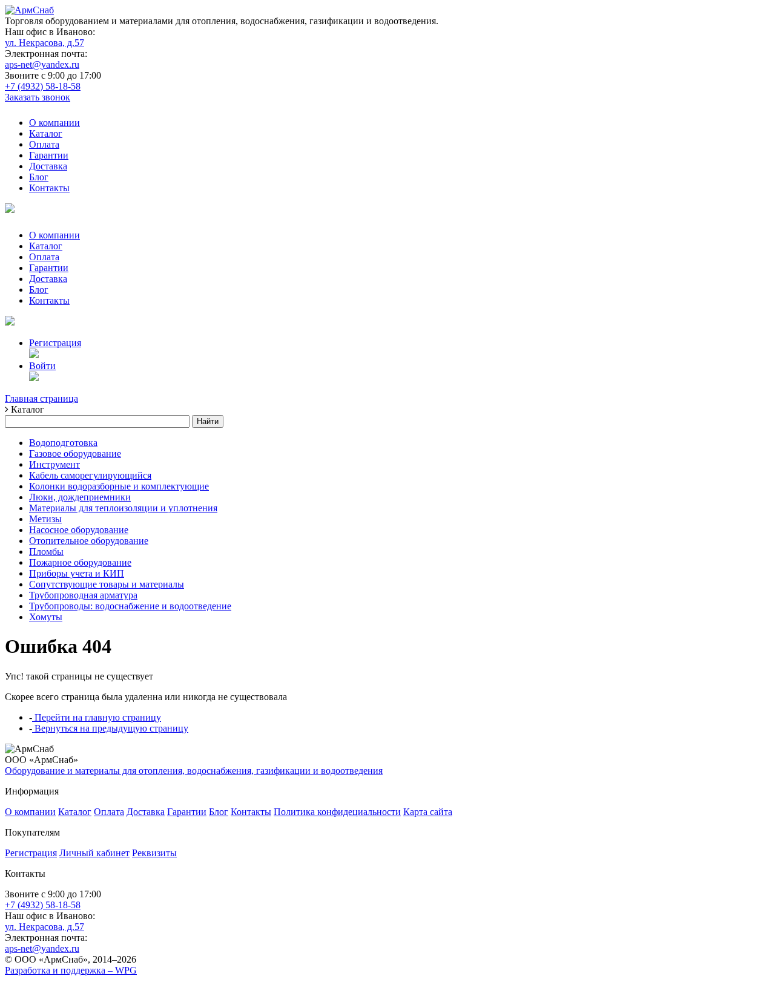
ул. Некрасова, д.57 (44, 43)
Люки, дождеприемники (80, 497)
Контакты (49, 188)
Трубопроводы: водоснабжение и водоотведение (130, 606)
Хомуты (45, 617)
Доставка (48, 166)
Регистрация (55, 343)
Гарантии (48, 155)
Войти (42, 366)
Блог (38, 177)
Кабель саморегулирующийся (90, 475)
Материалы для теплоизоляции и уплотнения (123, 508)
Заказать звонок (37, 97)
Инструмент (54, 464)
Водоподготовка (63, 442)
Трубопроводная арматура (83, 595)
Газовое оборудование (75, 453)
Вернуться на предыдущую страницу (110, 728)
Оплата (44, 144)
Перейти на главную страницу (96, 717)
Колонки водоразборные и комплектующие (119, 486)
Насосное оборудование (78, 530)
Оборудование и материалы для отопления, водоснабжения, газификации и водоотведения (194, 770)
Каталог (45, 133)
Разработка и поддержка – (71, 970)
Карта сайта (427, 812)
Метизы (45, 519)
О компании (54, 122)
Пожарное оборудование (80, 562)
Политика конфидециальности (337, 812)
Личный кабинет (94, 853)
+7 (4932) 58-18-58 (43, 86)
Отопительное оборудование (88, 540)
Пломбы (46, 551)
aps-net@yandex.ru (42, 64)
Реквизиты (154, 853)
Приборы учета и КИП (76, 573)
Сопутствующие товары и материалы (106, 584)
